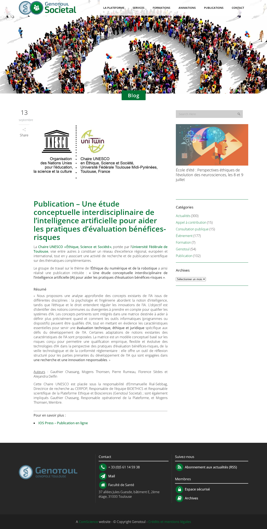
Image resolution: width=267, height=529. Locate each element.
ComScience (88, 521)
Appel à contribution (191, 222)
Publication (184, 255)
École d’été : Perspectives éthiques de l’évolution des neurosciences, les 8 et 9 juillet (209, 174)
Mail (111, 476)
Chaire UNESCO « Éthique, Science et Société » (74, 247)
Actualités (183, 215)
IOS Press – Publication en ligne (63, 423)
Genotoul (183, 249)
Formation (183, 242)
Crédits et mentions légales (169, 521)
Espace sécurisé (197, 489)
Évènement (184, 235)
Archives (191, 498)
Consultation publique (192, 229)
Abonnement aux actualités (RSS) (210, 467)
